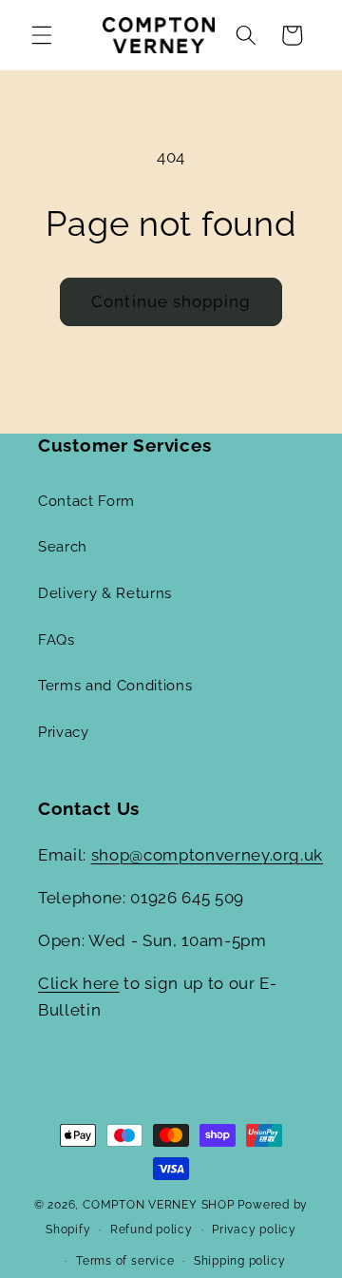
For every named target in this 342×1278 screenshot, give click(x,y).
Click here (79, 983)
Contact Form (86, 501)
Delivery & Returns (105, 593)
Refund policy (151, 1229)
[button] (42, 35)
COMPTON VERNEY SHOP (159, 1204)
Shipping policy (240, 1261)
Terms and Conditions (115, 685)
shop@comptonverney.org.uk (207, 854)
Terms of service (125, 1261)
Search (62, 546)
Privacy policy (254, 1229)
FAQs (56, 640)
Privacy (63, 732)
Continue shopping (171, 301)
